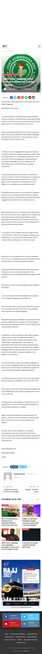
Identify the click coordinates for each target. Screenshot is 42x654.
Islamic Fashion (20, 637)
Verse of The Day (10, 639)
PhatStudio (26, 651)
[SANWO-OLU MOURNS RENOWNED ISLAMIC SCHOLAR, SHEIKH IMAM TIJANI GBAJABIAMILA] (31, 510)
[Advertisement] (21, 22)
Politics (20, 639)
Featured (16, 74)
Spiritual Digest (32, 637)
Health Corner (21, 642)
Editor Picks (8, 74)
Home (7, 634)
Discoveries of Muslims (17, 634)
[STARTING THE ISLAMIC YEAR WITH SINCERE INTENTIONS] (31, 534)
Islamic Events (9, 637)
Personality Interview (31, 639)
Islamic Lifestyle (32, 634)
